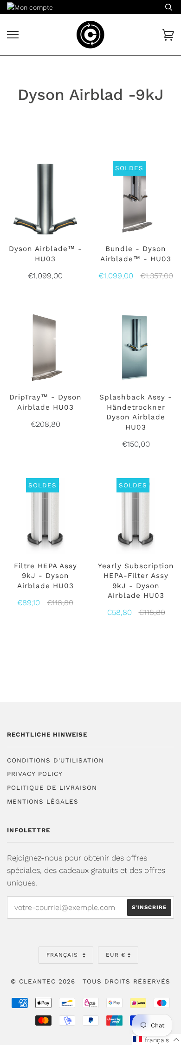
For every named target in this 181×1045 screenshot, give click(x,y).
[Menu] (13, 35)
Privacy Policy (35, 773)
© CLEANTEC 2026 (43, 981)
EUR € (115, 955)
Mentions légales (42, 801)
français (63, 955)
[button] (156, 1039)
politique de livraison (52, 787)
